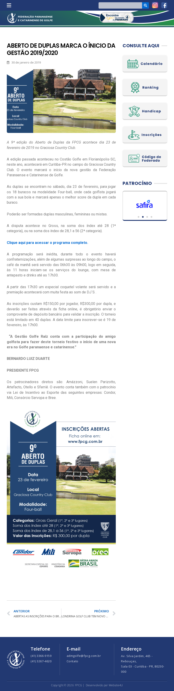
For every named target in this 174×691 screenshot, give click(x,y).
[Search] (145, 5)
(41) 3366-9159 (41, 656)
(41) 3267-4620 (41, 661)
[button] (9, 5)
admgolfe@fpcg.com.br (84, 656)
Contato (72, 661)
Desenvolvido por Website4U (104, 685)
